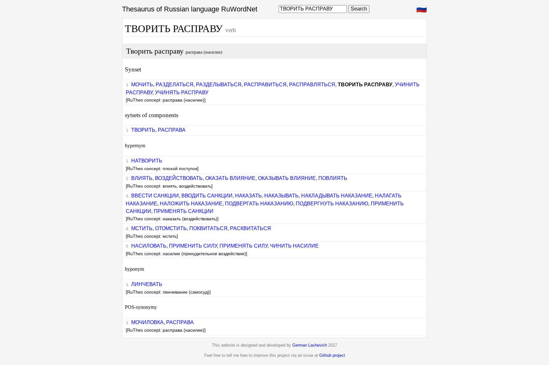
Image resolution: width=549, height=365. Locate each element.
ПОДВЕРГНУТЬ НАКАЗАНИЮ (332, 203)
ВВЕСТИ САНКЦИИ (155, 195)
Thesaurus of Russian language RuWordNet (189, 9)
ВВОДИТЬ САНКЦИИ (207, 195)
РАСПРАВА (172, 130)
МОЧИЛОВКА (147, 322)
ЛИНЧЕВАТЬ (146, 284)
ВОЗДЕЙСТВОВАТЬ (179, 178)
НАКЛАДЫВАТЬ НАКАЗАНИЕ (336, 195)
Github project (332, 355)
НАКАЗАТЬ (248, 195)
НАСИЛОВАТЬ (148, 246)
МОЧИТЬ (142, 84)
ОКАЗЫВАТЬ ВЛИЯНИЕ (287, 178)
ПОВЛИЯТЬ (332, 178)
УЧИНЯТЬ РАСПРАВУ (181, 92)
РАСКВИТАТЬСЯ (250, 228)
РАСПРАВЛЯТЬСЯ (312, 84)
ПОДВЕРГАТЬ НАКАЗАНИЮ (259, 203)
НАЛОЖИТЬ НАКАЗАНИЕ (191, 203)
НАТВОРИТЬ (146, 160)
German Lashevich (309, 345)
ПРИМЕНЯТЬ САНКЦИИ (184, 211)
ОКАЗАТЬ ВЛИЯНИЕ (230, 178)
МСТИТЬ (141, 228)
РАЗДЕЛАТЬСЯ (174, 84)
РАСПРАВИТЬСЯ (265, 84)
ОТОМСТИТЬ (171, 228)
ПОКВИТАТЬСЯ (208, 228)
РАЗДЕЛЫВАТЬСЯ (218, 84)
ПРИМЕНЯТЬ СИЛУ (244, 246)
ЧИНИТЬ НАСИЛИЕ (294, 246)
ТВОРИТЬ (143, 130)
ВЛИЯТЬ (141, 178)
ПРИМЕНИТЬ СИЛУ (193, 246)
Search (359, 8)
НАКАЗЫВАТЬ (281, 195)
